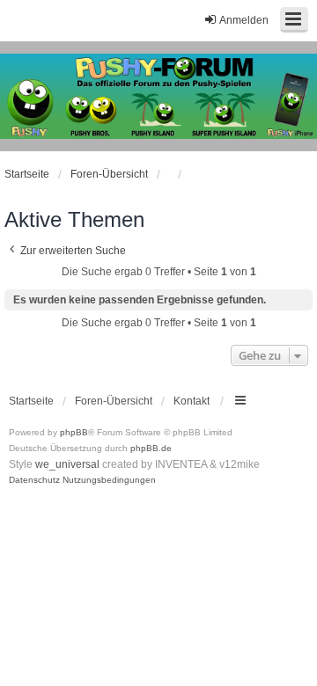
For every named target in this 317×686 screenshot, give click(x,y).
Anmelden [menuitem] (244, 20)
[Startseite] (158, 96)
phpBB (74, 432)
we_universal (67, 464)
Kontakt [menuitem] (191, 401)
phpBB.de (151, 448)
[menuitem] (34, 480)
